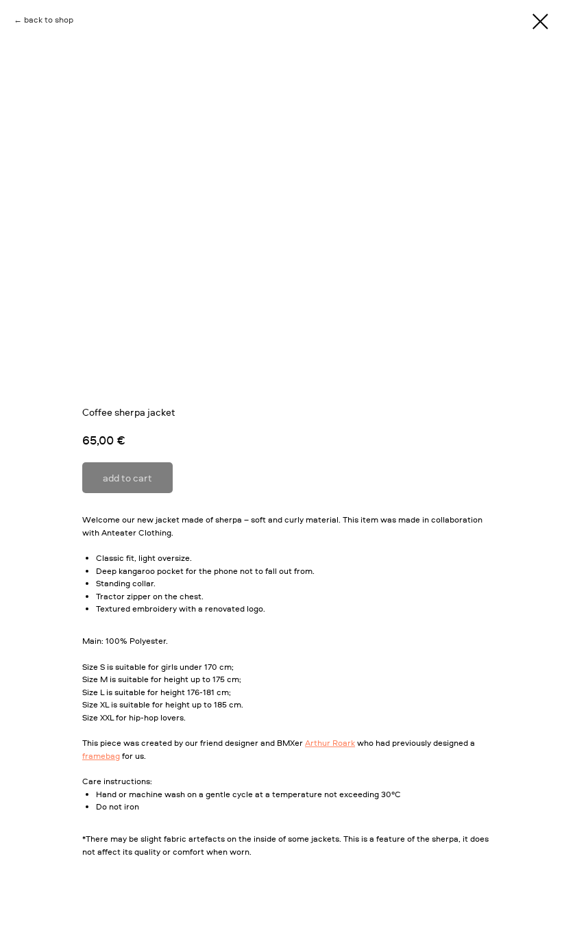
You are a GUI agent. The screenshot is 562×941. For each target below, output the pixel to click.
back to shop (48, 19)
